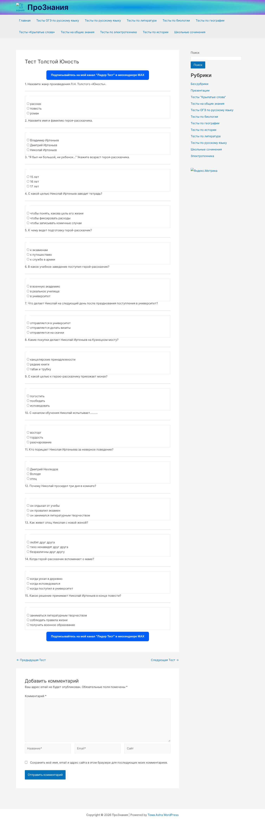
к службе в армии (42, 259)
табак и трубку (40, 369)
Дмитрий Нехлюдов (44, 469)
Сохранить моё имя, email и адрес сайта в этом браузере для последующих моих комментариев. (99, 762)
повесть (36, 108)
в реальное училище (45, 291)
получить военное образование (52, 625)
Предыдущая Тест (31, 660)
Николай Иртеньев (43, 150)
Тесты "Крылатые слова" (208, 97)
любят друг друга (42, 542)
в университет (40, 296)
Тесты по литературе (142, 20)
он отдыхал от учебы (45, 505)
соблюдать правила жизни (49, 620)
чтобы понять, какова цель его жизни (56, 213)
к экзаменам (39, 250)
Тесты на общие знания (77, 32)
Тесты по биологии (176, 20)
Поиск (195, 52)
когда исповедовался (45, 583)
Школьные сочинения (189, 32)
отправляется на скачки (47, 332)
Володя (35, 474)
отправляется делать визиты (50, 328)
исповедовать (40, 405)
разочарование (41, 442)
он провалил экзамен (45, 510)
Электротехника (202, 156)
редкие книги (39, 364)
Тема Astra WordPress (163, 815)
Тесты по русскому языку (103, 20)
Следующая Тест (165, 660)
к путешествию (41, 254)
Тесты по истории (155, 32)
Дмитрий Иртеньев (43, 145)
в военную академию (45, 286)
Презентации (200, 90)
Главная (24, 20)
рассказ (35, 104)
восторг (35, 432)
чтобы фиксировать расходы (50, 218)
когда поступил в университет (51, 588)
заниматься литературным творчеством (58, 615)
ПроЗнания (47, 7)
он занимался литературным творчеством (60, 515)
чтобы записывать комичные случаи (56, 223)
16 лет (34, 181)
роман (34, 113)
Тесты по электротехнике (118, 32)
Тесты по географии (210, 20)
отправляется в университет (50, 323)
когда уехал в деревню (46, 579)
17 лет (34, 186)
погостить (37, 396)
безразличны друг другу (47, 552)
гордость (36, 437)
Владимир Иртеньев (44, 140)
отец (33, 479)
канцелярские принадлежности (52, 359)
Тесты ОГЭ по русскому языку (57, 20)
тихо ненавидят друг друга (49, 547)
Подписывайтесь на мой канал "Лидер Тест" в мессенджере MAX (97, 75)
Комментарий (36, 696)
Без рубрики (199, 84)
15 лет (34, 177)
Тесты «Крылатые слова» (37, 32)
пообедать (37, 401)
